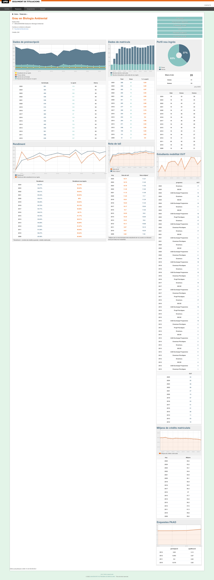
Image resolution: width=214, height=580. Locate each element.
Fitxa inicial (180, 18)
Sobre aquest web (108, 574)
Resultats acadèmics (180, 33)
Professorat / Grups (180, 25)
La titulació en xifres (179, 36)
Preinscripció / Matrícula (180, 22)
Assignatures (31, 9)
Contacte (207, 5)
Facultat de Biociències (21, 29)
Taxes (180, 29)
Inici (102, 574)
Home (16, 14)
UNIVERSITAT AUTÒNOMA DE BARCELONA (102, 576)
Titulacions (18, 9)
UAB (5, 1)
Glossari (42, 9)
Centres (7, 9)
